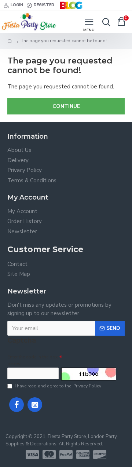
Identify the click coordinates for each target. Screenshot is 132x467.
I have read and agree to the (58, 386)
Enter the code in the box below (32, 360)
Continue (66, 106)
